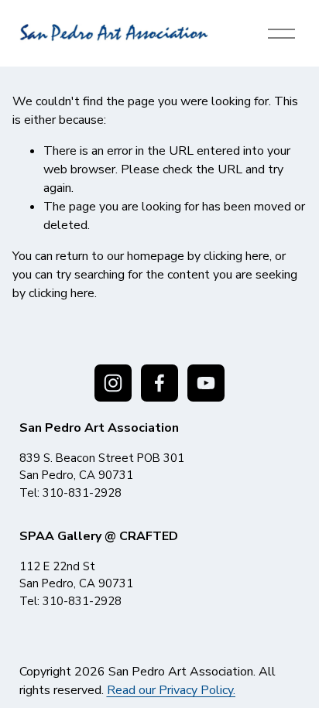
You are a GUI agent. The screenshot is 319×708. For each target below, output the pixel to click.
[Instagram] (113, 383)
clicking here (236, 256)
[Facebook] (159, 383)
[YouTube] (206, 383)
